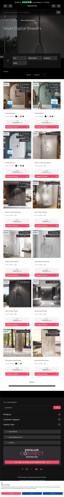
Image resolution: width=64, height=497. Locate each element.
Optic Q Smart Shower (11, 311)
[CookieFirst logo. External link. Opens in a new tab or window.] (1, 483)
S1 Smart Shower (10, 162)
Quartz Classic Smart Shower (42, 162)
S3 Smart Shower (10, 113)
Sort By (28, 75)
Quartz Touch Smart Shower (13, 212)
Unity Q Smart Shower (40, 212)
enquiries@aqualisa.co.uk (15, 437)
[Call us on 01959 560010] (54, 6)
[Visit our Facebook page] (22, 469)
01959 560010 (13, 431)
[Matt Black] (16, 116)
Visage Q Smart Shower (11, 261)
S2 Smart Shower (39, 113)
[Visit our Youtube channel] (36, 469)
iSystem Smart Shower (40, 311)
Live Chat (11, 442)
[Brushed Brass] (21, 116)
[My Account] (10, 6)
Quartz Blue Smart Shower (42, 261)
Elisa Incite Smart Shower (41, 360)
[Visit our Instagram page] (27, 469)
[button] (58, 6)
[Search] (58, 12)
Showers (14, 20)
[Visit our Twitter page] (31, 469)
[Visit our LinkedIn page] (41, 469)
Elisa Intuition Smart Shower (13, 360)
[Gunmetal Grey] (23, 116)
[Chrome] (18, 116)
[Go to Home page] (32, 6)
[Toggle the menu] (5, 6)
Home (5, 20)
